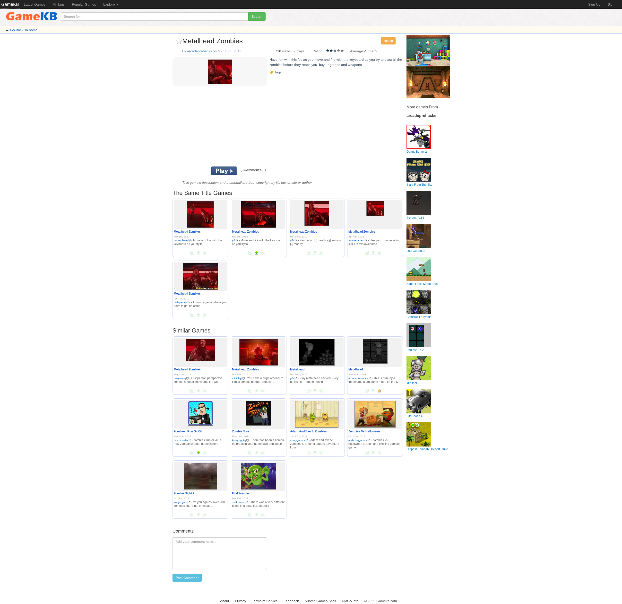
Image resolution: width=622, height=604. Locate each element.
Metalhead (297, 369)
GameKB (10, 4)
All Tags (59, 4)
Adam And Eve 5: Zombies (308, 431)
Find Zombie (240, 493)
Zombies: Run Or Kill (188, 431)
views (286, 51)
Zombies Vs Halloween (364, 431)
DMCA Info (350, 601)
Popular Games (84, 4)
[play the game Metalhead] (317, 351)
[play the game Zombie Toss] (258, 412)
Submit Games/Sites (320, 601)
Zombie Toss (241, 431)
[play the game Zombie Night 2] (200, 475)
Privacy (240, 601)
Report (388, 41)
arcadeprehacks (199, 51)
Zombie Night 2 (184, 493)
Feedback (291, 601)
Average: (357, 51)
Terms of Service (265, 601)
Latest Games (34, 4)
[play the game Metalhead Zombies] (200, 214)
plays (300, 51)
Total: (371, 51)
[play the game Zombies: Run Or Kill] (200, 412)
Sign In (613, 4)
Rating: (317, 51)
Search (256, 16)
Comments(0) (255, 170)
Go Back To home (24, 30)
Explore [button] (109, 4)
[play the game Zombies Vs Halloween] (374, 413)
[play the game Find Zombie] (258, 475)
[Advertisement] (233, 128)
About (224, 601)
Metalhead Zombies (187, 231)
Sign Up (594, 4)
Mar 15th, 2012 (229, 51)
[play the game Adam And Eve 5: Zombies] (316, 413)
